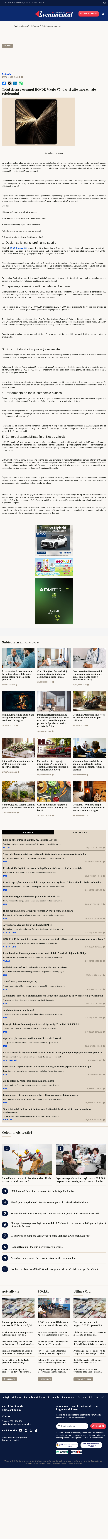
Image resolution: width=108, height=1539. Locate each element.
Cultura (82, 1397)
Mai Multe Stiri (84, 1379)
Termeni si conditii (10, 1440)
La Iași (5, 1397)
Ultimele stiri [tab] (28, 832)
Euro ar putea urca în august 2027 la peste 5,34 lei (24, 3)
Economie (53, 1397)
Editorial (93, 1397)
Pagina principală (21, 26)
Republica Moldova (34, 1397)
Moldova (16, 1397)
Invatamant (68, 1397)
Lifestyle (35, 26)
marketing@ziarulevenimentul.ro (16, 1424)
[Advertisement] (38, 48)
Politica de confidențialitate (14, 1437)
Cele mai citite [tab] (80, 832)
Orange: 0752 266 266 (12, 1421)
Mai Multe (10, 1379)
